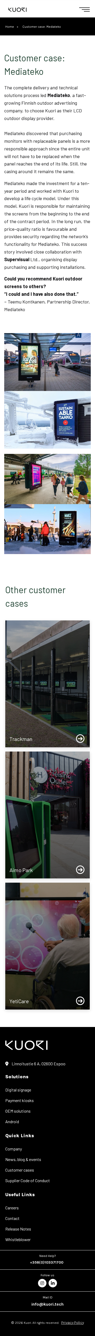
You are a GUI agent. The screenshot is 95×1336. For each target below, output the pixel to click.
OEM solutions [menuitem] (18, 1110)
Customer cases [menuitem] (19, 1169)
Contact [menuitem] (12, 1218)
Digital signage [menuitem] (18, 1089)
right (80, 739)
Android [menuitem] (12, 1121)
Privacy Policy (72, 1322)
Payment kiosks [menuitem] (19, 1100)
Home (9, 26)
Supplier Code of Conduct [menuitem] (27, 1180)
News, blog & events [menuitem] (23, 1159)
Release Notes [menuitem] (18, 1228)
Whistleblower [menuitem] (18, 1239)
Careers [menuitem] (12, 1207)
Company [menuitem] (13, 1148)
